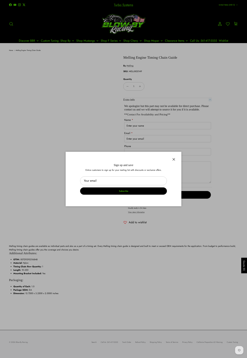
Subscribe (123, 191)
